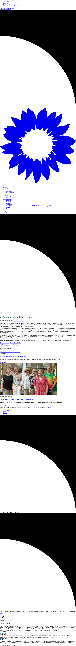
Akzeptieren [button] (66, 611)
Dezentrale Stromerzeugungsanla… (9, 345)
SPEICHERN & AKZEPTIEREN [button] (8, 645)
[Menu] (0, 313)
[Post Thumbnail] (10, 352)
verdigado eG (49, 407)
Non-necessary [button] (4, 638)
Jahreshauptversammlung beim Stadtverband (17, 399)
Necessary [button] (3, 631)
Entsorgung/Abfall (4, 343)
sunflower (34, 407)
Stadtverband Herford (18, 321)
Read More (3, 613)
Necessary (4, 633)
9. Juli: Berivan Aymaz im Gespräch (14, 356)
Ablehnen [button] (72, 611)
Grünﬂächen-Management (7, 344)
